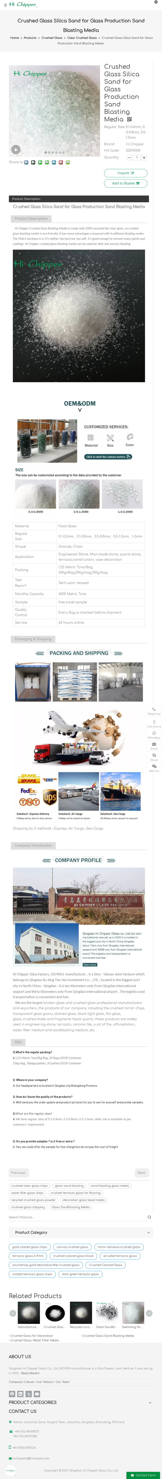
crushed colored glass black (73, 1256)
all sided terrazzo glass (120, 1256)
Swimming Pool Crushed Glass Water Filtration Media (133, 1327)
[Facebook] (12, 1394)
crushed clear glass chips (29, 1185)
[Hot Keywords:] (149, 1217)
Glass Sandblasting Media (71, 1207)
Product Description (26, 199)
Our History (44, 1382)
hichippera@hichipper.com (31, 1458)
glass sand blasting (69, 1185)
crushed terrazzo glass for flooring (76, 1193)
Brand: (109, 144)
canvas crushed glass (72, 1247)
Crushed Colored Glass (105, 1265)
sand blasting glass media (110, 1185)
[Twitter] (28, 1394)
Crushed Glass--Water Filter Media (34, 1340)
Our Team (63, 1382)
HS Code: (111, 150)
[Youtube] (37, 1394)
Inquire (123, 173)
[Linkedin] (20, 1394)
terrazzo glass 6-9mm (27, 1256)
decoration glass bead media (84, 1200)
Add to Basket (123, 183)
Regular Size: (114, 127)
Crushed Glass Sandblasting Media (55, 1327)
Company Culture (21, 1382)
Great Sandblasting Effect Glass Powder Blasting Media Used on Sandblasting (107, 1327)
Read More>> (30, 1373)
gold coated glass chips (29, 1247)
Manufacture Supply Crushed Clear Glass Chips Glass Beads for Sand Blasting (29, 1327)
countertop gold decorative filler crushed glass (45, 1265)
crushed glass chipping (28, 1207)
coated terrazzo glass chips (32, 1274)
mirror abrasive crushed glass (119, 1247)
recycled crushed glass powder (33, 1200)
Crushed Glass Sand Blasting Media (108, 1335)
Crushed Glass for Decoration (31, 1335)
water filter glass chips (27, 1193)
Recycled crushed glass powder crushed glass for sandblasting (81, 1327)
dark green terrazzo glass (80, 1274)
